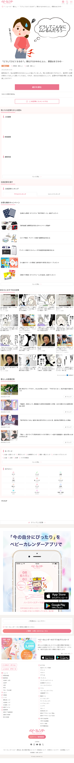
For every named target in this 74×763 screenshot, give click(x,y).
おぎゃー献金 (43, 723)
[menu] (71, 2)
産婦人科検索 (6, 714)
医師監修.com (44, 711)
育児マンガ (21, 454)
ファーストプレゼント (46, 685)
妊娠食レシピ (6, 702)
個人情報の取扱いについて (29, 750)
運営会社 (19, 750)
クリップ (69, 396)
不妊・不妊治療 (7, 690)
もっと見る (35, 176)
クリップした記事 (37, 522)
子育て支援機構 (44, 721)
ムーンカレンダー (44, 698)
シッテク (42, 706)
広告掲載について (64, 750)
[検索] (67, 2)
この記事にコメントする (38, 101)
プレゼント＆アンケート (46, 680)
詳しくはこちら (65, 653)
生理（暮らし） (31, 66)
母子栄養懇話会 (44, 726)
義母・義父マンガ (45, 454)
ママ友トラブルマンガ (59, 454)
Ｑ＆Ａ (5, 692)
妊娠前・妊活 (6, 680)
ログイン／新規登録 (37, 737)
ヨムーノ (42, 708)
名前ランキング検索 (45, 667)
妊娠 (5, 458)
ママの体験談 (25, 458)
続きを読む (37, 87)
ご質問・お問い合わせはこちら (37, 631)
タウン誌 (42, 675)
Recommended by (61, 375)
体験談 (5, 695)
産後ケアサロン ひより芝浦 (47, 715)
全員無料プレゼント (45, 683)
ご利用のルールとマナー (37, 621)
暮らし (15, 6)
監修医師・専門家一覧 (10, 669)
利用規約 (32, 752)
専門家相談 (6, 675)
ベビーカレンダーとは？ (9, 750)
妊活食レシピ (6, 705)
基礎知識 (5, 678)
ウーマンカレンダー (45, 701)
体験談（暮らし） (18, 66)
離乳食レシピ (6, 700)
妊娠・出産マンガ (9, 454)
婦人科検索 (6, 717)
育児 (4, 687)
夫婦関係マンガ (32, 454)
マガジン (42, 672)
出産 (11, 458)
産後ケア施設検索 (8, 712)
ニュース (8, 6)
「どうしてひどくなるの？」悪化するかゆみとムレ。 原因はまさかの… (41, 6)
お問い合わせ (39, 752)
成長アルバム (6, 707)
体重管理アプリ (44, 693)
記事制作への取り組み (10, 665)
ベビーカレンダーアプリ (46, 690)
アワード (42, 670)
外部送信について (41, 750)
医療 (16, 458)
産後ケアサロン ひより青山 (47, 713)
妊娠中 (5, 683)
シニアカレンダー (45, 703)
